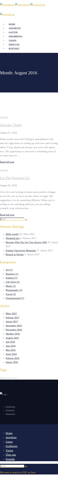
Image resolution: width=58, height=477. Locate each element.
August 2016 (12, 337)
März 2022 (11, 313)
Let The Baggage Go (15, 178)
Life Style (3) (12, 282)
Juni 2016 (11, 345)
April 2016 (11, 354)
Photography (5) (14, 290)
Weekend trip (12, 238)
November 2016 (14, 329)
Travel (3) (11, 294)
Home (8, 99)
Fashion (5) (11, 277)
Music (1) (11, 286)
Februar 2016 (12, 358)
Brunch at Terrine (15, 254)
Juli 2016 (10, 341)
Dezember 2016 (14, 325)
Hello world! (12, 234)
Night (15, 378)
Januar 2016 (12, 362)
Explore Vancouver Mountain (21, 250)
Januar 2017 (12, 321)
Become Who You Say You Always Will (26, 242)
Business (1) (12, 273)
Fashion (4, 117)
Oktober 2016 (13, 333)
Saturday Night (11, 125)
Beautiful (3, 378)
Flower (9, 378)
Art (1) (9, 269)
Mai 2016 (10, 350)
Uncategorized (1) (15, 298)
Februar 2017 (12, 317)
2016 (8, 102)
